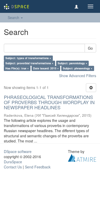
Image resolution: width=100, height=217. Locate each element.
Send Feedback (38, 166)
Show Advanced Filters (77, 75)
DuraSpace (13, 161)
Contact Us (13, 166)
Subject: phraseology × (77, 68)
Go (90, 48)
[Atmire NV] (82, 157)
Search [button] (14, 17)
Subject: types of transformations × (28, 58)
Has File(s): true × (17, 68)
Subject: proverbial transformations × (29, 63)
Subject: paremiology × (72, 63)
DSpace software (18, 151)
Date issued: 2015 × (46, 68)
